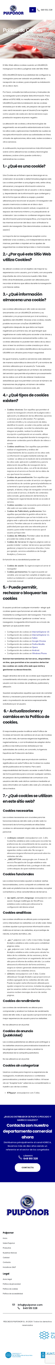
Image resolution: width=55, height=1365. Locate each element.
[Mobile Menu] (32, 9)
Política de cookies (10, 1289)
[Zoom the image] (27, 1332)
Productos (7, 1248)
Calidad (6, 1257)
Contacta (28, 1167)
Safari (34, 638)
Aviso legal (7, 1279)
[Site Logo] (13, 9)
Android (35, 650)
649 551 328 (30, 1158)
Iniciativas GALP (9, 1267)
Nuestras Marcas (10, 1253)
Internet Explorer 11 (40, 635)
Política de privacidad (12, 1284)
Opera (35, 647)
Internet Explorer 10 (40, 632)
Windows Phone (39, 653)
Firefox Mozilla (38, 644)
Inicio (5, 1238)
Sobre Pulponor (9, 1243)
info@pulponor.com (30, 1305)
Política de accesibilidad (13, 1294)
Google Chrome (39, 641)
